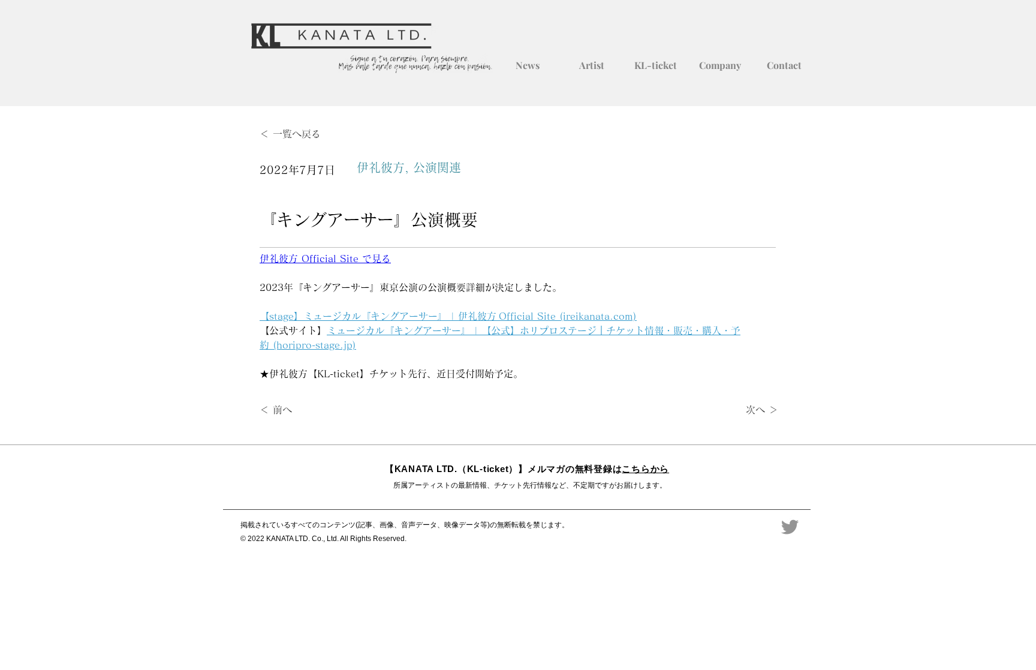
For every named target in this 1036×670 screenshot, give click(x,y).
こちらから (645, 469)
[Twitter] (790, 527)
